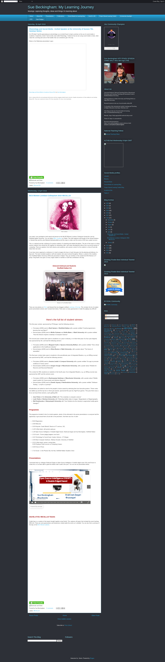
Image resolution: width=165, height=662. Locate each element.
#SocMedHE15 (132, 343)
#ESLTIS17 (125, 333)
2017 (107, 215)
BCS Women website (43, 524)
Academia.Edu (108, 190)
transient (119, 372)
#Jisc (115, 336)
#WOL (106, 349)
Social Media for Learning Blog (112, 184)
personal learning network (110, 366)
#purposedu (132, 340)
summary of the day (74, 307)
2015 (107, 245)
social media (120, 370)
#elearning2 (117, 333)
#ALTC (133, 325)
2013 (107, 250)
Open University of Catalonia (112, 364)
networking (112, 363)
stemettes (106, 372)
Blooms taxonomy (108, 351)
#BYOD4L (128, 328)
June (109, 229)
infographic (124, 358)
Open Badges (40, 19)
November (111, 220)
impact (118, 358)
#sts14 (126, 346)
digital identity (128, 355)
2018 (107, 213)
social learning (108, 370)
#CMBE (125, 330)
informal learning (132, 358)
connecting (107, 354)
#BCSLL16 (37, 611)
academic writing (119, 349)
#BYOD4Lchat (108, 330)
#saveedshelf (127, 342)
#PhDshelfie (124, 340)
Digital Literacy (113, 357)
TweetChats (132, 372)
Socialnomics (132, 370)
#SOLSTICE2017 (118, 346)
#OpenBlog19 (116, 340)
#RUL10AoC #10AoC (116, 342)
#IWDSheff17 (109, 336)
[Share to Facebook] (62, 183)
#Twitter (127, 348)
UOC (117, 373)
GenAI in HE (92, 16)
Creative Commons (131, 354)
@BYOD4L (106, 325)
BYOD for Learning (122, 351)
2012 (107, 253)
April (109, 232)
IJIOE (113, 358)
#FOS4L (133, 333)
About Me (39, 16)
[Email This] (57, 183)
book (115, 351)
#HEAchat (106, 334)
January (110, 242)
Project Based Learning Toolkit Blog (114, 187)
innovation (107, 360)
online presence (125, 363)
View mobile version (64, 619)
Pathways (124, 364)
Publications (60, 16)
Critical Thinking (108, 355)
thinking (113, 372)
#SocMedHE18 (125, 345)
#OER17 (108, 340)
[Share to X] (60, 183)
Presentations (50, 16)
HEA (110, 358)
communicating (124, 352)
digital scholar (121, 357)
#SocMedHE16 (107, 345)
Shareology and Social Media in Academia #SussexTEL (42, 92)
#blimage (119, 328)
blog (134, 349)
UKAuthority (112, 373)
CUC (116, 355)
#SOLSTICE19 (134, 345)
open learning (134, 363)
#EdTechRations (107, 333)
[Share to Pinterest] (64, 183)
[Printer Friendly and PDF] (36, 178)
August (110, 224)
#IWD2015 (135, 334)
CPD (31, 19)
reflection (119, 367)
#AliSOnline (126, 325)
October (110, 222)
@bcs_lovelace (57, 238)
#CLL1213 (118, 330)
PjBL (119, 366)
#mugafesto (106, 339)
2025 (107, 203)
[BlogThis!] (59, 183)
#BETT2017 (107, 328)
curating (121, 355)
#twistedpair (121, 348)
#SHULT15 (114, 343)
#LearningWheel (131, 336)
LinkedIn (106, 176)
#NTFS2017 (121, 339)
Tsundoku (125, 372)
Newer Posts (33, 615)
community (133, 352)
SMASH (124, 369)
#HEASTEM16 (127, 334)
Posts (108, 315)
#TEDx (105, 348)
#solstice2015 (109, 346)
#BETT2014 (132, 326)
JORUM (130, 360)
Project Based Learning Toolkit (107, 16)
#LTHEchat (107, 337)
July (109, 227)
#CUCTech (132, 330)
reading (112, 367)
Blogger (92, 658)
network (106, 363)
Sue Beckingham (62, 92)
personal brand (131, 364)
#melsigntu (132, 337)
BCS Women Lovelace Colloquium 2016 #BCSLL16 (50, 196)
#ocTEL (129, 339)
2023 (107, 205)
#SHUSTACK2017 (123, 343)
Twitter (106, 373)
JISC (125, 360)
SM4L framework (117, 369)
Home (31, 16)
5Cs (111, 349)
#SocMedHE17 (116, 345)
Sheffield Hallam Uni (130, 367)
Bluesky (106, 179)
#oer (136, 339)
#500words (113, 325)
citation (129, 351)
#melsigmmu (124, 337)
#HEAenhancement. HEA (116, 334)
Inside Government (116, 360)
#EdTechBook (132, 331)
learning (113, 361)
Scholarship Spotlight (126, 16)
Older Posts (95, 615)
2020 (107, 208)
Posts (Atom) (68, 625)
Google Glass (130, 357)
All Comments (110, 318)
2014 (107, 248)
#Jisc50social (121, 336)
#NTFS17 (113, 339)
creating (123, 354)
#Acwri (120, 325)
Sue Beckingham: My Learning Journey (61, 7)
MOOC (119, 361)
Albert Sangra (128, 349)
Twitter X (106, 193)
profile (128, 366)
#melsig (116, 337)
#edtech (123, 331)
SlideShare (107, 369)
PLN (123, 366)
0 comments (49, 183)
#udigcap (133, 348)
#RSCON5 (106, 342)
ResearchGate (108, 182)
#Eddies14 (107, 331)
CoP (113, 354)
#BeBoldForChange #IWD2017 (119, 326)
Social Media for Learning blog (76, 16)
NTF (118, 363)
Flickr (45, 307)
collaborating (113, 352)
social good (132, 369)
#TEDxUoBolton (112, 348)
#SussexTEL (37, 185)
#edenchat (116, 331)
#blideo (113, 328)
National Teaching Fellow (129, 361)
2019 (107, 210)
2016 (107, 218)
